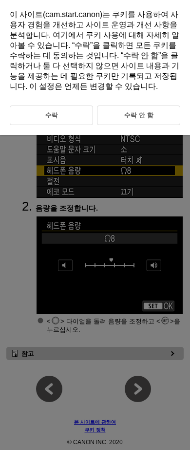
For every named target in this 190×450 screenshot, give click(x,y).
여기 (60, 35)
